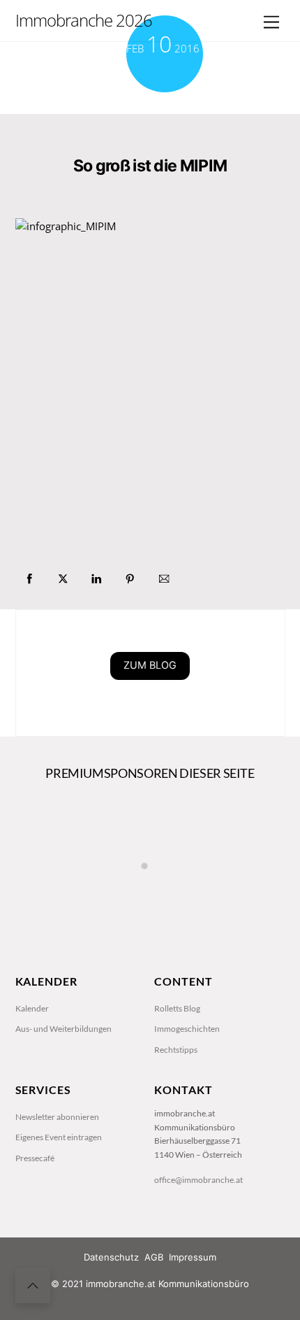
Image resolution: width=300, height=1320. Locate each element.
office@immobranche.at (198, 1179)
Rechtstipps (175, 1049)
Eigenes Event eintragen (58, 1137)
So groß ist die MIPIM (150, 166)
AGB (153, 1257)
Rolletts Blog (177, 1008)
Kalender (32, 1008)
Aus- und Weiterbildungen (63, 1028)
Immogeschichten (187, 1028)
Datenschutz (111, 1257)
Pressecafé (34, 1158)
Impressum (192, 1257)
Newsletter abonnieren (57, 1117)
